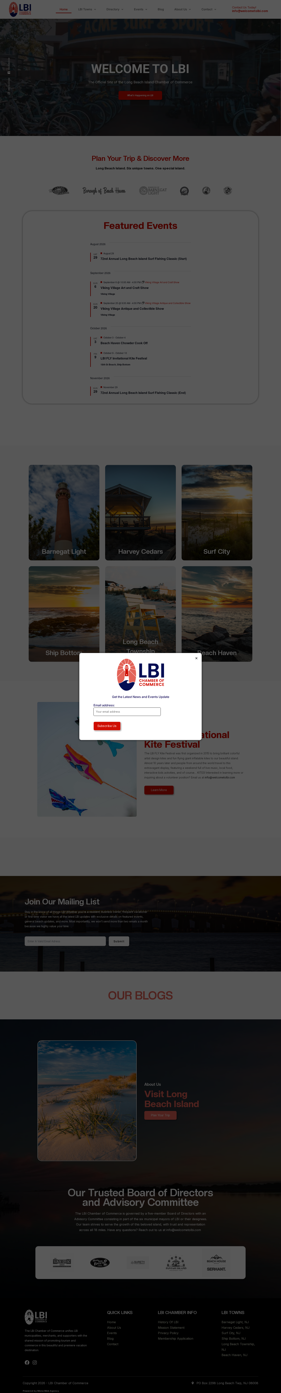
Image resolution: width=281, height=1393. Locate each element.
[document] (140, 696)
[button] (196, 658)
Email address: (104, 705)
